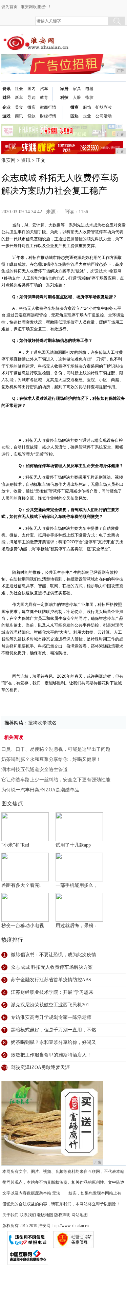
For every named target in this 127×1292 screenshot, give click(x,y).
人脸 (77, 97)
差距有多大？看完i (21, 885)
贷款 (31, 116)
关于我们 (10, 1214)
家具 (77, 88)
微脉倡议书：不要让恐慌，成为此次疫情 (53, 954)
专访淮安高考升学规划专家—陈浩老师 (51, 1017)
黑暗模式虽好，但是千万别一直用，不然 (53, 1029)
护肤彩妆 (104, 107)
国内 (31, 88)
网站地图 (79, 1214)
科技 (64, 97)
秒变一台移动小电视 (22, 925)
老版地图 (45, 1214)
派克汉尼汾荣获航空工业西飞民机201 (50, 1004)
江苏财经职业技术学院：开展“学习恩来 (52, 992)
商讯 (19, 116)
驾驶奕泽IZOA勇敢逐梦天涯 (40, 1067)
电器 (89, 88)
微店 (31, 107)
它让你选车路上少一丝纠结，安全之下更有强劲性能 (55, 779)
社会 (19, 88)
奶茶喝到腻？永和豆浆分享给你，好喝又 (53, 1042)
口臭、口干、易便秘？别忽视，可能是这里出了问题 (55, 749)
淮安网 (8, 160)
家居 (64, 88)
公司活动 (104, 116)
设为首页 (9, 6)
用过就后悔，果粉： (77, 925)
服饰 (87, 107)
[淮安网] (37, 37)
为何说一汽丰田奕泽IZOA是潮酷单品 (40, 789)
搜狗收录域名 (42, 722)
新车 (19, 97)
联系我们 (28, 1214)
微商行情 (48, 107)
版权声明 (62, 1214)
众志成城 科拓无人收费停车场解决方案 (52, 967)
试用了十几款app (73, 845)
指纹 (89, 97)
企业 (6, 107)
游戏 (6, 116)
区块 (74, 116)
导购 (31, 97)
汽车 (44, 88)
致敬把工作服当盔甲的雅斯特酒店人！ (51, 1054)
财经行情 (48, 116)
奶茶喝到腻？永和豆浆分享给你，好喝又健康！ (51, 759)
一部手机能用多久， (77, 885)
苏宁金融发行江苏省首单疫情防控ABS (51, 979)
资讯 (6, 88)
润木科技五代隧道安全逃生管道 (34, 769)
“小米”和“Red (15, 845)
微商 (74, 107)
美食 (19, 107)
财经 (6, 97)
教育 (44, 97)
